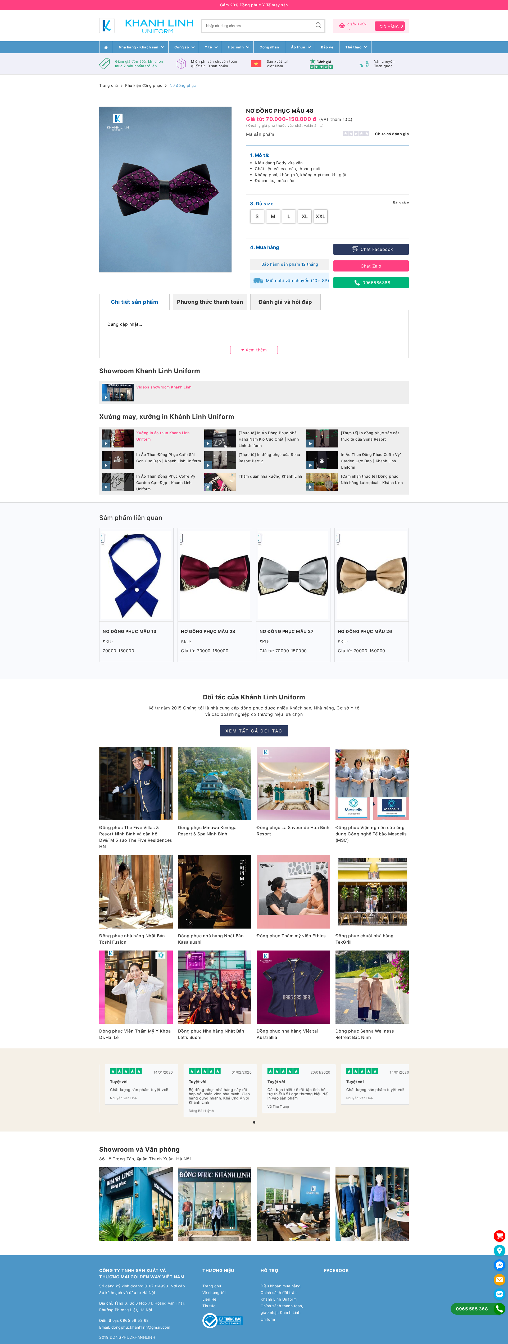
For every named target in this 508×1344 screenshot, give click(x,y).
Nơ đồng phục (183, 85)
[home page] (106, 47)
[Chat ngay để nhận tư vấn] (499, 1265)
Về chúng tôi (213, 1292)
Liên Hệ (209, 1299)
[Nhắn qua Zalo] (499, 1294)
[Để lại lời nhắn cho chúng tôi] (499, 1280)
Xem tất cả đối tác (254, 731)
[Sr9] (293, 1204)
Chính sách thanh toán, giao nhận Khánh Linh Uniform (282, 1312)
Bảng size (401, 202)
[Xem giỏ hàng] (499, 1236)
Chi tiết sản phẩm (134, 302)
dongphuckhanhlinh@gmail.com (140, 1327)
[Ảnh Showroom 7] (215, 1204)
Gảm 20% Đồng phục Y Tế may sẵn (254, 5)
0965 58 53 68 (134, 1320)
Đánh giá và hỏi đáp (285, 302)
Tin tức (209, 1306)
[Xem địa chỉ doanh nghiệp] (499, 1250)
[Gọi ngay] (499, 1309)
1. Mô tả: (260, 155)
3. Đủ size (262, 203)
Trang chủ (108, 85)
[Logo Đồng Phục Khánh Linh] (146, 25)
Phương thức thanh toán (210, 302)
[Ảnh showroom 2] (136, 1204)
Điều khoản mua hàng (281, 1286)
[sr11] (372, 1204)
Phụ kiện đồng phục (143, 85)
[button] (254, 1122)
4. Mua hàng (264, 247)
